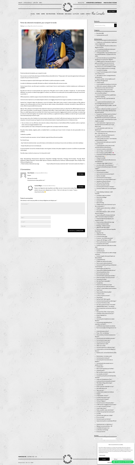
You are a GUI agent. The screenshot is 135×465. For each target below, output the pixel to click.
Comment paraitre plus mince (102, 272)
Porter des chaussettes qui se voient (104, 284)
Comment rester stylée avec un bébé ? (104, 415)
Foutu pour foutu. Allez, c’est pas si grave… (105, 311)
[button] (123, 461)
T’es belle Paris (99, 283)
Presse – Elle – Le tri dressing (102, 333)
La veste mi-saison (100, 293)
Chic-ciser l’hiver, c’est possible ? (103, 281)
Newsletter (81, 2)
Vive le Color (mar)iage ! (101, 197)
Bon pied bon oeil (100, 249)
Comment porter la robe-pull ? (103, 358)
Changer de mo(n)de (100, 158)
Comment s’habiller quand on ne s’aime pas (105, 68)
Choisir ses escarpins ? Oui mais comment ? (105, 277)
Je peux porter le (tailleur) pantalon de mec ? (106, 270)
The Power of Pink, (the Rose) (102, 183)
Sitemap (31, 462)
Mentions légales (21, 462)
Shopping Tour (30, 456)
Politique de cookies (111, 462)
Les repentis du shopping (101, 70)
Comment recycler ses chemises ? (103, 419)
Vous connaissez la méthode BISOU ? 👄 (105, 152)
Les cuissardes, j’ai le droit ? (102, 374)
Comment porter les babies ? (102, 172)
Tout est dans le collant (101, 279)
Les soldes (98, 413)
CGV (36, 456)
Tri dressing (60, 14)
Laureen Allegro (28, 26)
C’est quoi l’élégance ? (101, 401)
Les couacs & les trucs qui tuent (103, 342)
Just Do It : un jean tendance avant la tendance (106, 288)
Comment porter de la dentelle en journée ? (105, 338)
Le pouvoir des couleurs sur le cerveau (104, 89)
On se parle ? (112, 11)
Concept (20, 2)
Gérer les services (102, 455)
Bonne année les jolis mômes (102, 274)
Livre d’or (35, 2)
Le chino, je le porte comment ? (103, 295)
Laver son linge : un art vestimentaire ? (104, 151)
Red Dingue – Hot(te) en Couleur (103, 225)
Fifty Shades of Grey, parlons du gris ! (104, 383)
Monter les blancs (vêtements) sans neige (29, 163)
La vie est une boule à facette (102, 224)
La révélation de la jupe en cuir (102, 428)
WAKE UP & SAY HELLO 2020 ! (103, 227)
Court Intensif (99, 201)
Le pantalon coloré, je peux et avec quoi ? (105, 313)
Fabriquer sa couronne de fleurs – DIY (104, 426)
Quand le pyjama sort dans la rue (103, 268)
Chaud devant (99, 297)
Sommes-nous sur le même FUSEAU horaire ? (106, 179)
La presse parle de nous (101, 35)
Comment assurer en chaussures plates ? (105, 402)
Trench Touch (99, 290)
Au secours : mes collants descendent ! (104, 238)
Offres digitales (28, 2)
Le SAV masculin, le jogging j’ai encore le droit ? (106, 404)
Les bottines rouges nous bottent (103, 195)
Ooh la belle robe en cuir (101, 388)
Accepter (104, 459)
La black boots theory (101, 234)
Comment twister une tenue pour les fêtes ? (105, 275)
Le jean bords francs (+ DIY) (102, 343)
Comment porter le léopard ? (102, 399)
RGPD (27, 462)
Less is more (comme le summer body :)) (105, 174)
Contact (88, 14)
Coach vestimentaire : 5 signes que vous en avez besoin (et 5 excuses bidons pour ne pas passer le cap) (105, 124)
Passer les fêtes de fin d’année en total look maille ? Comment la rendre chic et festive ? (66, 163)
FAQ (29, 462)
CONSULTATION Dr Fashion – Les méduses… (105, 306)
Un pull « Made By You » (101, 315)
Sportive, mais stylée (100, 176)
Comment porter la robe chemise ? (103, 177)
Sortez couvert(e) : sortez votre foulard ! (105, 410)
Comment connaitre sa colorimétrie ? (104, 149)
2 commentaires (39, 26)
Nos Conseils (98, 14)
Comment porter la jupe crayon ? (103, 340)
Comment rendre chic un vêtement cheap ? (105, 347)
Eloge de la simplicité (100, 170)
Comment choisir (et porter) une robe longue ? (106, 301)
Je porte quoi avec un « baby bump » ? (104, 424)
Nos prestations (50, 14)
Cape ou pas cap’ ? (100, 390)
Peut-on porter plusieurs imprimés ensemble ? (106, 242)
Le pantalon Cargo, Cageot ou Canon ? (104, 163)
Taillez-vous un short (100, 345)
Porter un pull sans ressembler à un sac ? (105, 386)
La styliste (76, 14)
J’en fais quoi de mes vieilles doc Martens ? (105, 286)
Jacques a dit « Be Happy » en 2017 (103, 240)
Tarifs (40, 2)
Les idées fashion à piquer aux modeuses (105, 392)
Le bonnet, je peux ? (100, 370)
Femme (38, 14)
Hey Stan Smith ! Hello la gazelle (103, 299)
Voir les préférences (127, 459)
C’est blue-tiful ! (99, 366)
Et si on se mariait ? (100, 417)
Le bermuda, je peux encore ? (102, 331)
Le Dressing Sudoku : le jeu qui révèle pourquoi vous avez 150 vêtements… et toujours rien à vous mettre (105, 54)
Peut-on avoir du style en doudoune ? (104, 263)
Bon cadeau (68, 14)
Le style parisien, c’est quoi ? (102, 395)
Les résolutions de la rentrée (102, 243)
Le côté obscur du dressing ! (102, 429)
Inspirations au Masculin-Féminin (103, 181)
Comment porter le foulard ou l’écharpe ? (105, 186)
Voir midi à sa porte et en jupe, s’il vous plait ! (105, 304)
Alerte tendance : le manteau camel (104, 356)
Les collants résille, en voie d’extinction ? (105, 165)
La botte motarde (100, 82)
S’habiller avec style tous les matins (104, 261)
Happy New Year (99, 233)
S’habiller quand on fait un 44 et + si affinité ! (105, 208)
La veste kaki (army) (100, 259)
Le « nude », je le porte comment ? (103, 406)
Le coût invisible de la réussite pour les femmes (106, 84)
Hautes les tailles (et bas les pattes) (103, 292)
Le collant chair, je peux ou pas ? (103, 397)
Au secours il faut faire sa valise (103, 302)
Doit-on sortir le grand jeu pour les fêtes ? (105, 368)
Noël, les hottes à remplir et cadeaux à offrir (105, 372)
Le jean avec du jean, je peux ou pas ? (104, 379)
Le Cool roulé (99, 199)
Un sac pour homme (100, 431)
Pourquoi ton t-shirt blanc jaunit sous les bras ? (106, 114)
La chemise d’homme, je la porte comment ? (106, 381)
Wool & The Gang (100, 202)
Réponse (81, 174)
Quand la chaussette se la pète (102, 185)
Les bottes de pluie (100, 250)
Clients (82, 14)
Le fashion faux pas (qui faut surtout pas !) (105, 412)
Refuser (115, 459)
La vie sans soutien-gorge (101, 236)
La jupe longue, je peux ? (101, 408)
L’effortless (98, 317)
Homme (43, 14)
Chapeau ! (98, 393)
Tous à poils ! (99, 209)
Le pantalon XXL (99, 384)
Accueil (33, 14)
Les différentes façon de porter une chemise (105, 326)
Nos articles (33, 26)
